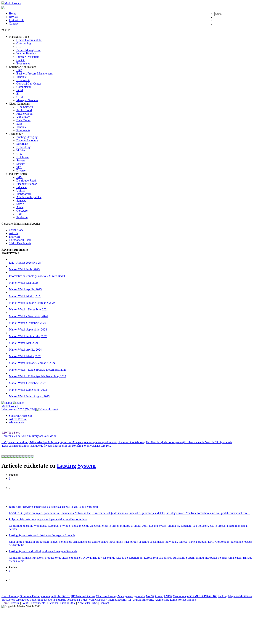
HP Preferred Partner (83, 596)
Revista (13, 16)
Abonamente (16, 422)
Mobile (20, 150)
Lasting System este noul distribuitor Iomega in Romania (42, 535)
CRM (19, 96)
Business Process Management (34, 73)
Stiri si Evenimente (20, 243)
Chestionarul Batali (20, 240)
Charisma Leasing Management (114, 596)
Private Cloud (24, 113)
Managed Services (27, 100)
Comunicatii (23, 86)
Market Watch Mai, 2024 (23, 342)
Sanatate (21, 200)
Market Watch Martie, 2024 (25, 356)
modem (45, 596)
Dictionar (52, 603)
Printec (159, 596)
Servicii (20, 203)
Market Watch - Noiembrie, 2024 (28, 316)
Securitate (22, 143)
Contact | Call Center (28, 83)
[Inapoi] (6, 402)
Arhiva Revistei (18, 419)
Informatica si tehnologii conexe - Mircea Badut (37, 276)
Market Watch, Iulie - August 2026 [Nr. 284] (18, 407)
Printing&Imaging (27, 137)
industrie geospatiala (68, 599)
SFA (19, 167)
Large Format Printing (183, 599)
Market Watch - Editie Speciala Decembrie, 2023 (37, 369)
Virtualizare (23, 117)
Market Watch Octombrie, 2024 (27, 322)
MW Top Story (11, 432)
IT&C (19, 214)
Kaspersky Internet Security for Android (118, 599)
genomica (139, 596)
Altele (19, 207)
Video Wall (87, 599)
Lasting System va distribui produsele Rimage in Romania (43, 551)
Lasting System (76, 465)
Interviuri (14, 236)
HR (18, 46)
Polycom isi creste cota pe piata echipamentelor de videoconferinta (48, 519)
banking (222, 596)
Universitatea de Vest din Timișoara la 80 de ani (29, 436)
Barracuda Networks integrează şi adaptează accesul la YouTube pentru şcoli (54, 506)
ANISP (168, 596)
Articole (13, 233)
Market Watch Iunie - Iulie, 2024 (28, 336)
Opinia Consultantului (29, 40)
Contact (13, 23)
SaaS (19, 123)
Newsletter (84, 603)
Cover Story (16, 229)
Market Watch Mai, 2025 (23, 282)
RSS (95, 603)
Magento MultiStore (240, 596)
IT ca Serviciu (24, 106)
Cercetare (22, 210)
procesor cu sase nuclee (15, 599)
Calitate (20, 60)
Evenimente (23, 63)
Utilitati (20, 190)
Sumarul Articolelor (20, 415)
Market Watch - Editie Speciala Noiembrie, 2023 (37, 376)
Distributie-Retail (26, 180)
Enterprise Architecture (155, 599)
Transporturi (23, 193)
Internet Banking (26, 53)
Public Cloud (24, 110)
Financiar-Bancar (26, 183)
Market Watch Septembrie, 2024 (28, 329)
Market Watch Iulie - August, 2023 (29, 396)
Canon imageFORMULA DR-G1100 (195, 596)
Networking (23, 147)
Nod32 (150, 596)
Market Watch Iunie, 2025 (24, 269)
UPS (19, 153)
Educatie (21, 187)
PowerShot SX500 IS (42, 599)
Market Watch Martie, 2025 (25, 296)
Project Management (28, 50)
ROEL (66, 596)
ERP (19, 70)
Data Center (23, 120)
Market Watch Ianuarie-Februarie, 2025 (32, 302)
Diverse (20, 170)
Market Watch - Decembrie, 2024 (28, 309)
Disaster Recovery (27, 140)
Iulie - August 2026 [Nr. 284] (26, 262)
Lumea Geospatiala (27, 56)
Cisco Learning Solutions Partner (20, 596)
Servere (20, 160)
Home (12, 13)
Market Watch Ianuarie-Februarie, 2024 (32, 363)
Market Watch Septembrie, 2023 (28, 389)
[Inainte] (18, 402)
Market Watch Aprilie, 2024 (25, 349)
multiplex (56, 596)
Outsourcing (23, 43)
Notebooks (22, 157)
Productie (22, 217)
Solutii (25, 603)
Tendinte (21, 76)
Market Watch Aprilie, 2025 (25, 289)
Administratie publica (28, 197)
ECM (19, 90)
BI (17, 93)
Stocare (20, 163)
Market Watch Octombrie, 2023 (27, 383)
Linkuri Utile (16, 20)
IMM (19, 177)
